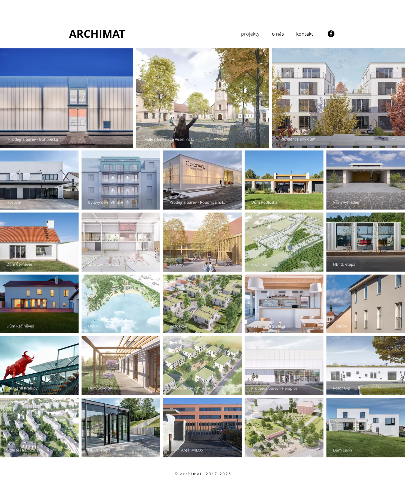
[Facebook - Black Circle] (331, 33)
